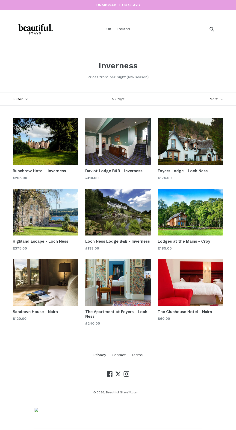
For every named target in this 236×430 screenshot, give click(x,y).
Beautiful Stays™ (118, 392)
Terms (137, 355)
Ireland (123, 29)
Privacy (99, 355)
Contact (119, 355)
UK (109, 29)
